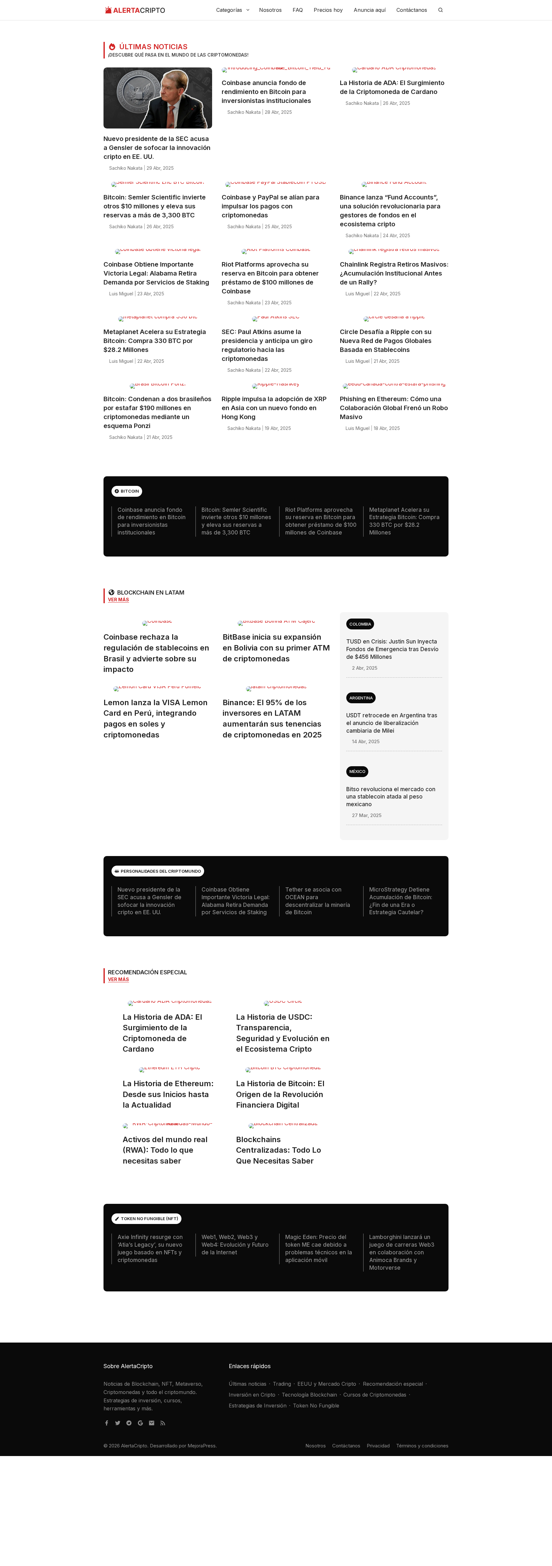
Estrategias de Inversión (258, 1405)
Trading (282, 1384)
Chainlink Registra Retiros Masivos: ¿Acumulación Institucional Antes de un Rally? (394, 273)
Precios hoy (328, 10)
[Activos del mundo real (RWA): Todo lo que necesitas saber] (170, 1128)
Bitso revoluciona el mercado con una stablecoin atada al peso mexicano (390, 797)
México (357, 771)
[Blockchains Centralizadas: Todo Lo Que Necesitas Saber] (283, 1128)
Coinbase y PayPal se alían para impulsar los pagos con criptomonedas (270, 206)
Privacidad (378, 1446)
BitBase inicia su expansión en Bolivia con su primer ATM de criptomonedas (276, 647)
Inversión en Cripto (252, 1394)
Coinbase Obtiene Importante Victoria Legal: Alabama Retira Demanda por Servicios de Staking (156, 273)
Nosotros (270, 10)
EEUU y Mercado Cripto (326, 1384)
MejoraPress (202, 1446)
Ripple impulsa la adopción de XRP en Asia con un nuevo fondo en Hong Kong (274, 408)
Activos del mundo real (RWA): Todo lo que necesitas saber (165, 1150)
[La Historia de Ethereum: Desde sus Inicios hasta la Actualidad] (169, 1072)
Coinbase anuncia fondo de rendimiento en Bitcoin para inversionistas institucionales (266, 92)
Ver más (118, 599)
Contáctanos (411, 10)
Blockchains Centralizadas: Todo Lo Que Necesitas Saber (278, 1150)
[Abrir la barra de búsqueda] (440, 10)
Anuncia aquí (370, 10)
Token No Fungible (316, 1405)
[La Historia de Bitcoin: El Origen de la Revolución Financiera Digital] (283, 1072)
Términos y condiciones (422, 1446)
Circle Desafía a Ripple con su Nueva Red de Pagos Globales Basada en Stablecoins (386, 341)
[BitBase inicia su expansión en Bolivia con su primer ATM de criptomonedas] (276, 625)
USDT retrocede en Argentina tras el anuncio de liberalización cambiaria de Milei (391, 723)
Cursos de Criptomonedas (374, 1394)
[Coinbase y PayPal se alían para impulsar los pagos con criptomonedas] (275, 186)
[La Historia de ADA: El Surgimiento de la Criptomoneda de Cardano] (394, 72)
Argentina (361, 697)
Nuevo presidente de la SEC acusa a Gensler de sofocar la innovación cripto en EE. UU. (157, 147)
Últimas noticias (247, 1384)
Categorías (229, 10)
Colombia (360, 624)
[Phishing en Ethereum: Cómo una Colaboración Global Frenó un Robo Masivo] (394, 388)
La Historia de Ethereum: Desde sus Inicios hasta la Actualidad (168, 1094)
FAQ (298, 10)
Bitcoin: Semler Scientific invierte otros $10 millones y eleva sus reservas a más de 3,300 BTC (154, 206)
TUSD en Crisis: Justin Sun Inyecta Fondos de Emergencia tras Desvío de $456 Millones (392, 649)
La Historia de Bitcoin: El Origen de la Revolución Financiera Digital (280, 1094)
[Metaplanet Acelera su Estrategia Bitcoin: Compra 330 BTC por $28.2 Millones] (157, 321)
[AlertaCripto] (134, 10)
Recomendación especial (393, 1384)
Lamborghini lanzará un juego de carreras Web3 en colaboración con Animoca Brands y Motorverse (401, 1252)
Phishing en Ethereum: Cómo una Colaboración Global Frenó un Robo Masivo (394, 408)
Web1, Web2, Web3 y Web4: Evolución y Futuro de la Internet (235, 1245)
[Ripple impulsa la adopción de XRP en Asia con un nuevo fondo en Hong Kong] (276, 388)
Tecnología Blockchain (309, 1394)
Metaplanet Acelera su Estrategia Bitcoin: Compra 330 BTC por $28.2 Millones (154, 341)
